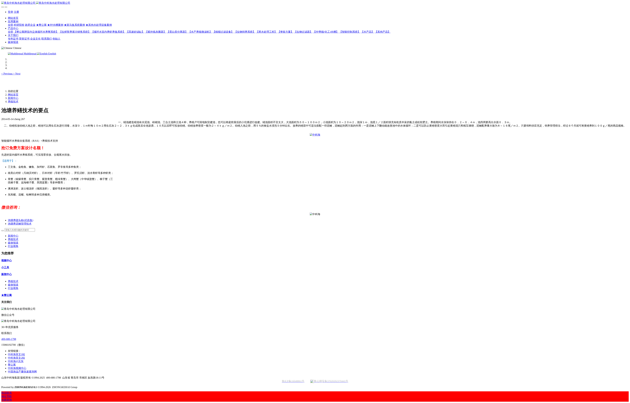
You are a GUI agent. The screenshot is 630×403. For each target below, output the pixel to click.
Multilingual (30, 53)
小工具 (5, 267)
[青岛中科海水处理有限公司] (315, 3)
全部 (10, 24)
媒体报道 (13, 242)
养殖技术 (13, 101)
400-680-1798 (8, 339)
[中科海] (315, 134)
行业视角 (13, 246)
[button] (7, 73)
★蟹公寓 (6, 295)
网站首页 (13, 18)
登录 (10, 12)
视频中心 (6, 260)
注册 (16, 12)
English (52, 53)
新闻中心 (13, 98)
